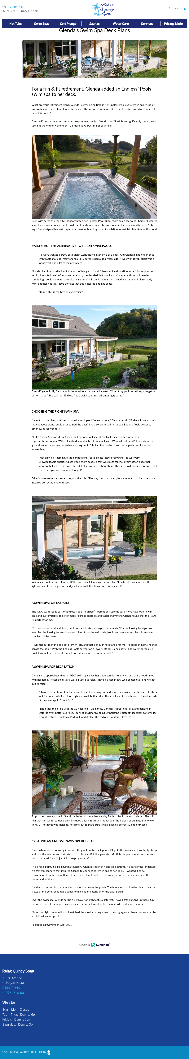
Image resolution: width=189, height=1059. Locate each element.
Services (147, 23)
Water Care (121, 23)
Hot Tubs (15, 23)
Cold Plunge (68, 23)
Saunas (94, 23)
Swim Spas (41, 23)
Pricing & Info (173, 23)
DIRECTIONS (11, 988)
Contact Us (175, 8)
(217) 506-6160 (15, 7)
